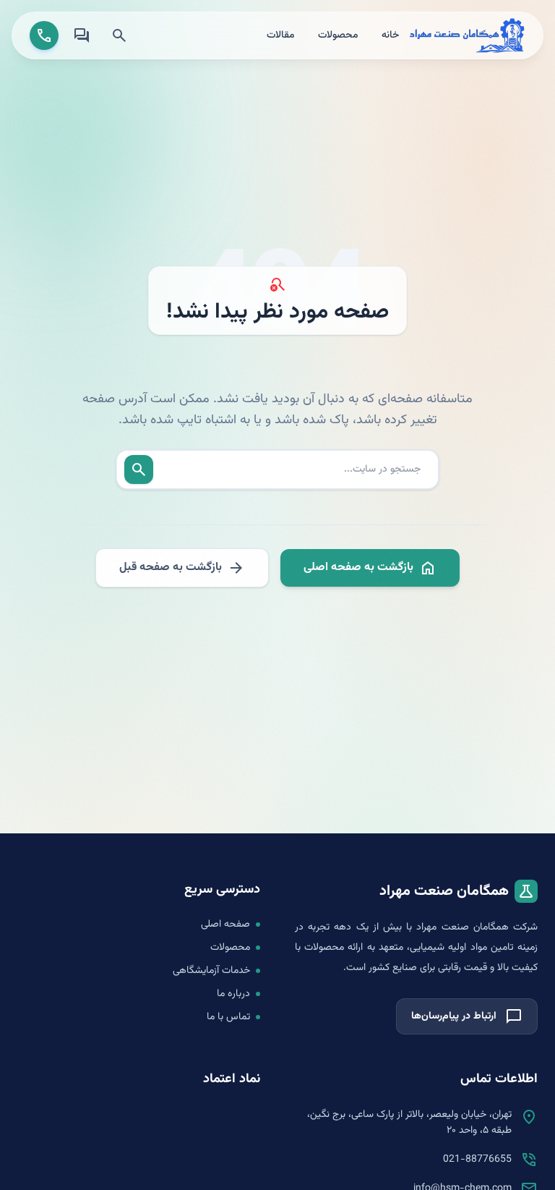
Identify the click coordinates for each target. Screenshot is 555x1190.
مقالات (281, 35)
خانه (390, 35)
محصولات (338, 35)
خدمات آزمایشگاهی (211, 971)
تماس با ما (228, 1017)
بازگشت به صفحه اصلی (370, 568)
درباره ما (233, 994)
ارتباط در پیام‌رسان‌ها (466, 1016)
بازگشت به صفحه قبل (182, 568)
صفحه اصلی (225, 924)
